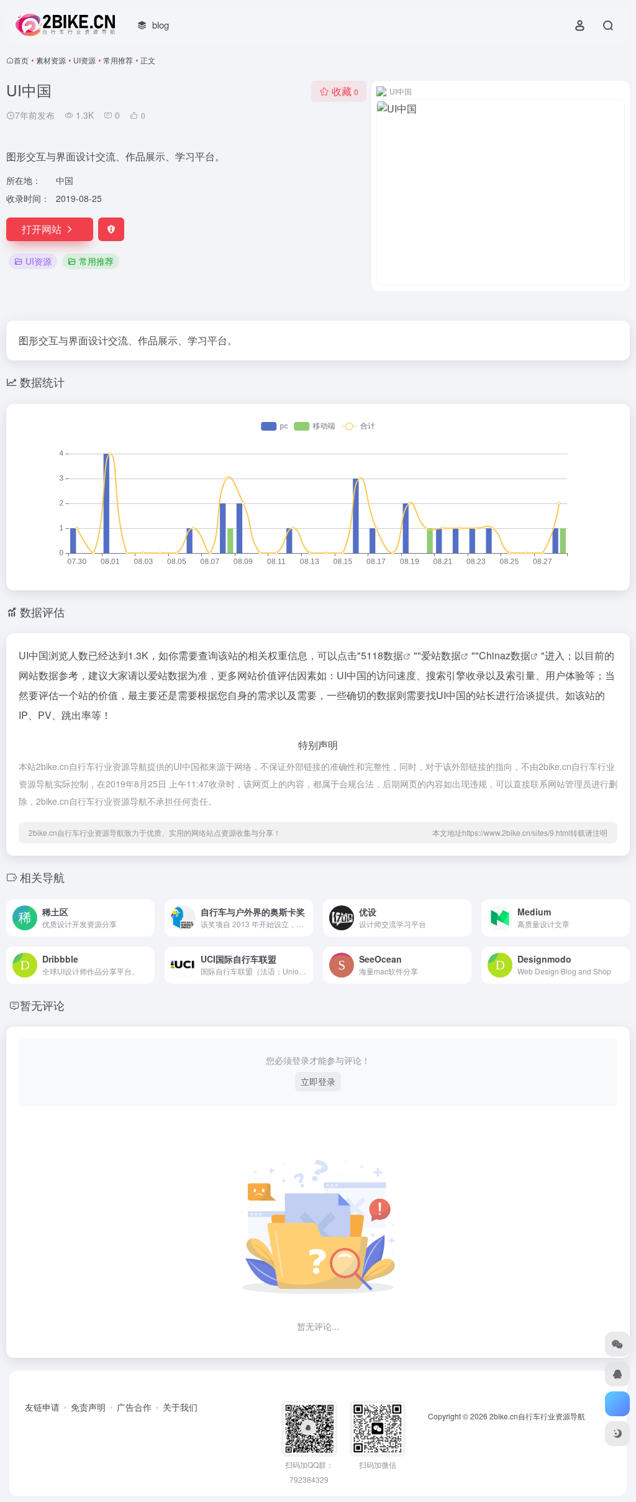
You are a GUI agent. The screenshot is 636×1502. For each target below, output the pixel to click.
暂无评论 (42, 1005)
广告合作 (134, 1407)
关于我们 (180, 1407)
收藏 (345, 91)
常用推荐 (118, 60)
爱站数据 (441, 655)
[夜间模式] (617, 1433)
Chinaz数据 (504, 655)
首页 (21, 60)
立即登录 (318, 1081)
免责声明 (88, 1407)
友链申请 (42, 1407)
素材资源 (51, 60)
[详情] (148, 917)
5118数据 (382, 655)
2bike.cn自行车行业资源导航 (537, 1416)
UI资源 (84, 60)
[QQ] (617, 1374)
